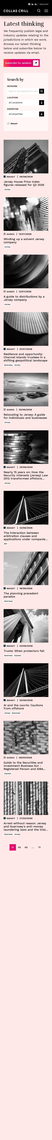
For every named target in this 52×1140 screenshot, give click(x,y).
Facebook (29, 4)
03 (26, 847)
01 (13, 847)
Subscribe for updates (18, 63)
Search (41, 91)
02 (19, 847)
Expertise (12, 109)
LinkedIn (32, 4)
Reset (14, 123)
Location (12, 97)
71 (39, 847)
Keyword (12, 86)
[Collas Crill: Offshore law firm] (16, 11)
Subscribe (44, 4)
